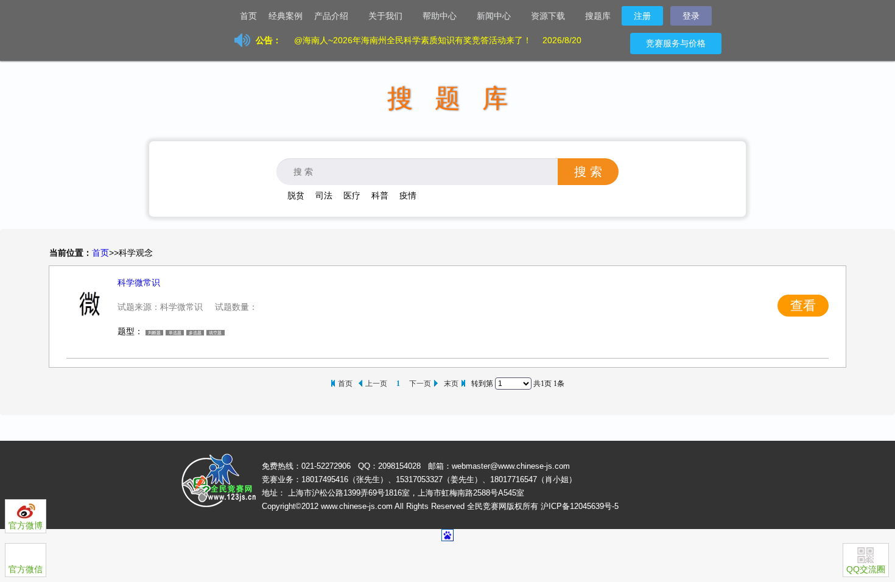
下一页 (420, 383)
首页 (248, 16)
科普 (379, 195)
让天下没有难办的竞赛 (204, 15)
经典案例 (285, 16)
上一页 (376, 383)
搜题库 (598, 16)
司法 (323, 195)
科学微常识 (139, 282)
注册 (642, 16)
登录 (691, 16)
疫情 (407, 195)
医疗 (351, 195)
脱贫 (295, 195)
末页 (451, 383)
